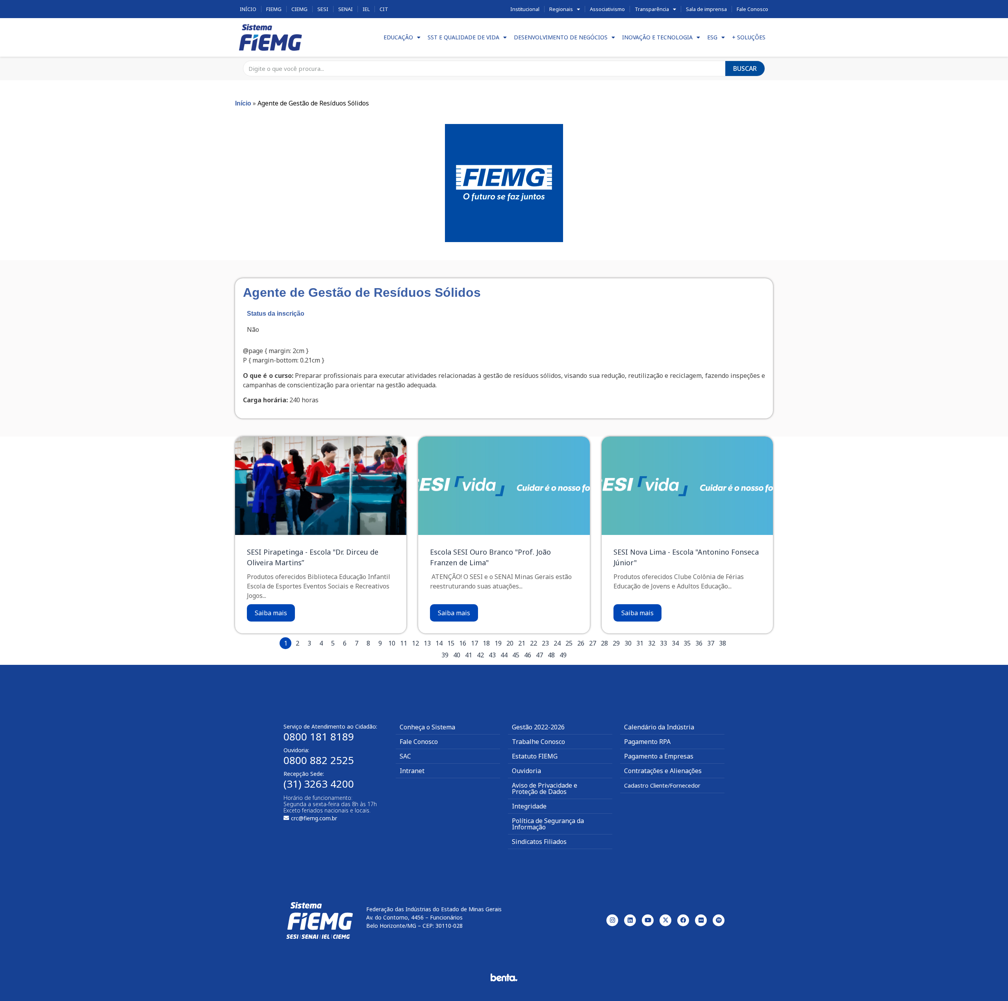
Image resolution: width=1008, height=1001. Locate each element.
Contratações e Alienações (663, 770)
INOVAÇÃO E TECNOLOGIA (657, 37)
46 (527, 655)
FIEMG (274, 9)
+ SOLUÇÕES (748, 37)
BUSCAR (745, 68)
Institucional (524, 9)
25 (569, 643)
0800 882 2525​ (319, 760)
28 (604, 643)
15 (450, 643)
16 (462, 643)
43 (492, 655)
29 (616, 643)
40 (456, 655)
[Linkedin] (630, 920)
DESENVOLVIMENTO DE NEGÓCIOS (561, 37)
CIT (384, 9)
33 (663, 643)
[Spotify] (718, 920)
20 (509, 643)
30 (628, 643)
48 (551, 655)
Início (248, 9)
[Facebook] (683, 920)
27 (592, 643)
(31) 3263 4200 (319, 784)
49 (563, 655)
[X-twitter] (665, 920)
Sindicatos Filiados (539, 841)
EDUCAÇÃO (398, 37)
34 (675, 643)
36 (698, 643)
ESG (712, 37)
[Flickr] (701, 920)
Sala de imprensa (706, 9)
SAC (405, 756)
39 (444, 655)
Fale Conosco (752, 9)
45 (515, 655)
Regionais (561, 9)
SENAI (345, 9)
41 (468, 655)
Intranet (412, 770)
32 (651, 643)
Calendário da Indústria (659, 727)
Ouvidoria (526, 770)
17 (474, 643)
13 (427, 643)
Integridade (529, 806)
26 (580, 643)
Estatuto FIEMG (535, 756)
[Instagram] (612, 920)
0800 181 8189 (319, 736)
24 (557, 643)
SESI (322, 9)
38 (722, 643)
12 (415, 643)
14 (439, 643)
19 (498, 643)
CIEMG (299, 9)
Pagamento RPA (647, 741)
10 (391, 643)
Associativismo (607, 9)
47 (539, 655)
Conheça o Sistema (427, 727)
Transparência (652, 9)
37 (710, 643)
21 (521, 643)
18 (486, 643)
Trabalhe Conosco (538, 741)
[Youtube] (648, 920)
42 (480, 655)
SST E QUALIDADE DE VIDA (463, 37)
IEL (366, 9)
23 (545, 643)
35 (687, 643)
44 (504, 655)
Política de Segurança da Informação (548, 823)
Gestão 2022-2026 (538, 727)
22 (533, 643)
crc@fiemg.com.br (314, 818)
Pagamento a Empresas (658, 756)
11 (403, 643)
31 (639, 643)
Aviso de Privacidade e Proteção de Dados (544, 788)
